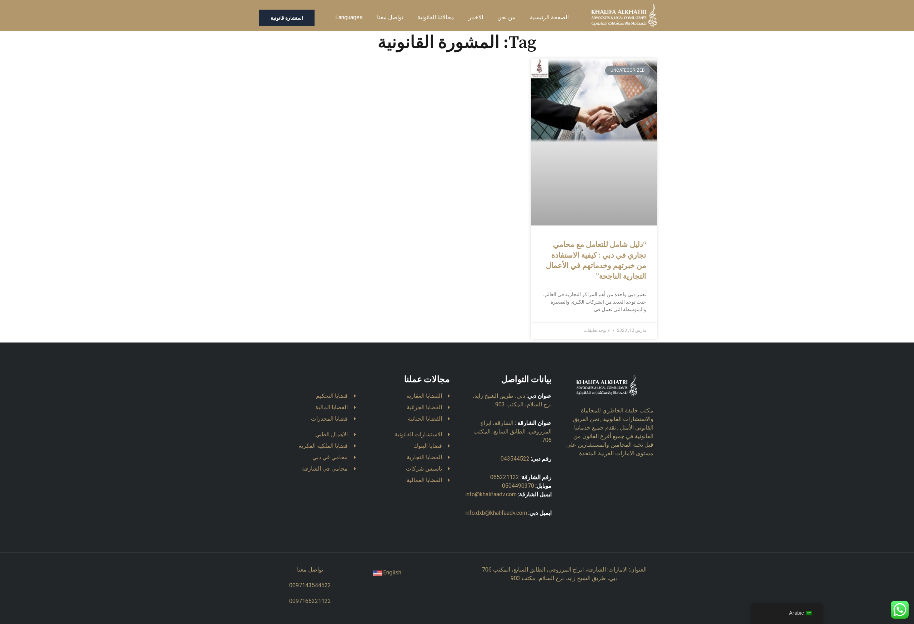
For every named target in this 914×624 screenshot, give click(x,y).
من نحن (506, 17)
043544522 (515, 458)
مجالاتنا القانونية (435, 17)
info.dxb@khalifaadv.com (496, 512)
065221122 (504, 477)
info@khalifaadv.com (491, 494)
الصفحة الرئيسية (549, 17)
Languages (349, 17)
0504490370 (518, 485)
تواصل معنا (390, 17)
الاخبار (475, 17)
